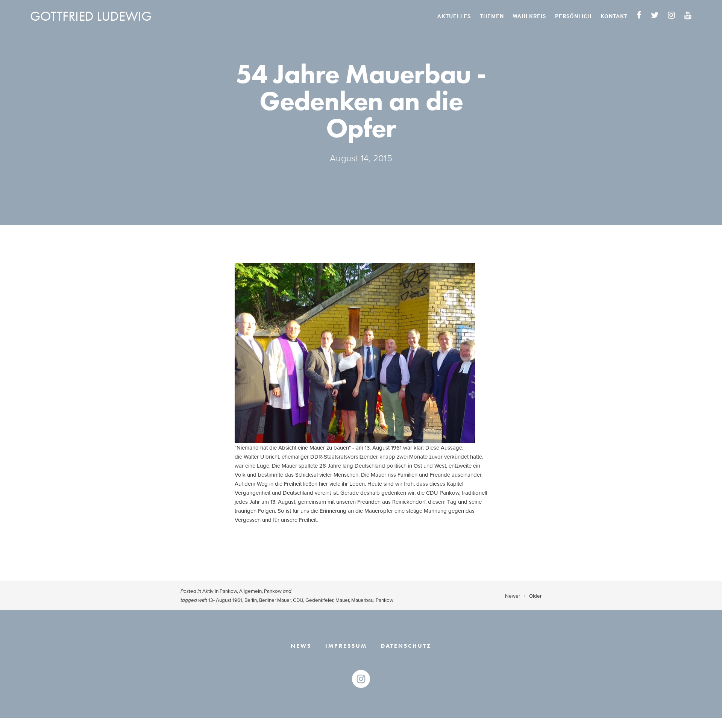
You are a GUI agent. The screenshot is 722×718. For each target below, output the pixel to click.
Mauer (342, 599)
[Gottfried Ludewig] (361, 679)
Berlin (250, 599)
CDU (298, 599)
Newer (512, 595)
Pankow (273, 590)
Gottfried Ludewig (91, 16)
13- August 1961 (225, 599)
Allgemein (250, 590)
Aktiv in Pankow (219, 590)
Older (535, 595)
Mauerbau (362, 599)
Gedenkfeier (319, 599)
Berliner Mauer (275, 599)
